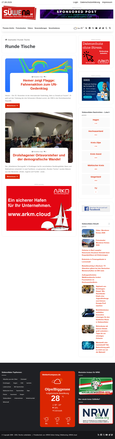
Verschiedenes (54, 28)
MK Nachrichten (19, 387)
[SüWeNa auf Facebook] (96, 211)
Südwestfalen (7, 398)
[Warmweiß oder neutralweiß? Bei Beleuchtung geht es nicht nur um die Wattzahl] (88, 345)
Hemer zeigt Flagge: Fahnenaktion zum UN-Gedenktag (39, 84)
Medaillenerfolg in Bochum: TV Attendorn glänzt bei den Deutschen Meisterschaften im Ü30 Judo (96, 268)
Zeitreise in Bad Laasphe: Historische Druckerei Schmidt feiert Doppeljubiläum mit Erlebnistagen (95, 252)
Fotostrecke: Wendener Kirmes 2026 (102, 242)
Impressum (107, 2)
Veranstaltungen (40, 28)
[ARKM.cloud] (39, 208)
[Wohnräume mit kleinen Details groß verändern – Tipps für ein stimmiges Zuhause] (88, 329)
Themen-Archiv (8, 28)
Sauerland (13, 394)
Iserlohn (29, 383)
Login (75, 2)
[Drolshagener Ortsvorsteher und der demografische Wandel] (39, 137)
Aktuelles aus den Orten (10, 379)
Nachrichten (20, 390)
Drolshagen (6, 383)
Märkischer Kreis (8, 390)
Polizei (5, 394)
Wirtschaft (6, 402)
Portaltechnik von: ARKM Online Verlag (46, 435)
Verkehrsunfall (30, 398)
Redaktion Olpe (38, 77)
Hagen (15, 383)
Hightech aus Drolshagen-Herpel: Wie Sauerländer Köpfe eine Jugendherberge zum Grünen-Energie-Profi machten (102, 296)
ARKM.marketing (76, 8)
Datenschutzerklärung (90, 2)
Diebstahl (24, 379)
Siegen (22, 394)
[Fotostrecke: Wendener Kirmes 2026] (88, 243)
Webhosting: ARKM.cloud (68, 435)
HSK (22, 383)
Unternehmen (18, 398)
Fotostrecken (21, 28)
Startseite (11, 40)
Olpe (28, 390)
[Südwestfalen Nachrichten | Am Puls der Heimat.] (19, 12)
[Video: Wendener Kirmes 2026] (88, 233)
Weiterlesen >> (12, 105)
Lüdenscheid (7, 387)
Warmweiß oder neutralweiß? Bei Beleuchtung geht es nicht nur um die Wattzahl (103, 347)
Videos (30, 28)
